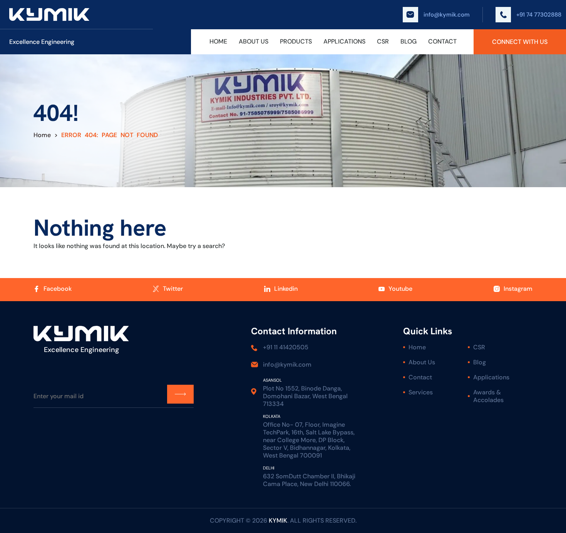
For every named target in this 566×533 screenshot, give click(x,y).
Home (218, 41)
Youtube (400, 289)
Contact (442, 41)
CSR (383, 41)
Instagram (518, 289)
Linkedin (286, 289)
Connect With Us (520, 42)
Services (421, 392)
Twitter (173, 289)
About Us (253, 41)
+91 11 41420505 (285, 347)
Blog (408, 41)
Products (296, 41)
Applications (344, 41)
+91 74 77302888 (538, 14)
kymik (278, 520)
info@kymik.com (447, 14)
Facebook (58, 289)
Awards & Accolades (488, 396)
